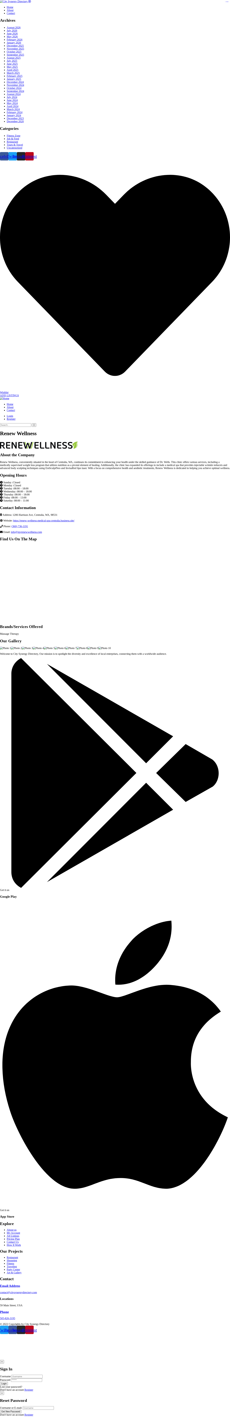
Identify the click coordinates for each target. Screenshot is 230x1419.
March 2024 (13, 109)
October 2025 (14, 51)
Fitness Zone (13, 135)
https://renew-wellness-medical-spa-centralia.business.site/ (43, 520)
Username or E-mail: (11, 1407)
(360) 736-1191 (19, 526)
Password (5, 1379)
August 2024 (14, 94)
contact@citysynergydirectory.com (18, 1292)
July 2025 (12, 60)
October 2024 (14, 88)
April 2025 (12, 69)
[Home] (4, 398)
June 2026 (12, 33)
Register (28, 1389)
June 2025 (12, 63)
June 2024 (12, 100)
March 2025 (13, 72)
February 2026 (14, 39)
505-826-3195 (7, 1318)
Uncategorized (14, 147)
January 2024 (14, 115)
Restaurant (12, 141)
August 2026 (14, 27)
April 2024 (12, 106)
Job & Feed (13, 138)
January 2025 (14, 79)
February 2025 (14, 76)
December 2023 (15, 118)
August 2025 (14, 57)
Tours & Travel (15, 144)
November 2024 (15, 85)
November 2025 (15, 48)
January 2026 (14, 42)
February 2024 (14, 112)
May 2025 (12, 66)
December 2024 (15, 82)
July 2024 (12, 97)
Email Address (10, 1286)
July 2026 (12, 30)
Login (10, 416)
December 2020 (15, 121)
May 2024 (12, 103)
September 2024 (15, 91)
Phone (4, 1312)
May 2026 (12, 36)
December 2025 (15, 45)
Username (5, 1376)
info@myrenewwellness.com (26, 532)
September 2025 (15, 54)
